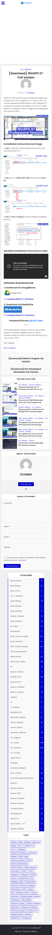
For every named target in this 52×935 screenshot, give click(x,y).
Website (7, 547)
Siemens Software (35, 385)
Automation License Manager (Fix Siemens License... (31, 444)
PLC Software (26, 69)
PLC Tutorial (32, 892)
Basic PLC (30, 846)
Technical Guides (19, 911)
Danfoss (33, 853)
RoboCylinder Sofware (31, 896)
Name (7, 526)
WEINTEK (16, 918)
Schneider (27, 900)
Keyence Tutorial (29, 874)
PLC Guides (28, 889)
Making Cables (18, 882)
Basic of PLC (17, 846)
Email (6, 537)
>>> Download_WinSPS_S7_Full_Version (19, 315)
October (31, 92)
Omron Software (28, 885)
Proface (15, 896)
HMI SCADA (17, 867)
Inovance (15, 871)
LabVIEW (23, 878)
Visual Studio (17, 914)
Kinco (14, 878)
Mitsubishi (31, 882)
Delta (14, 856)
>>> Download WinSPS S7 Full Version (18, 299)
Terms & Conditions (30, 931)
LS (32, 878)
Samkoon (16, 900)
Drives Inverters (18, 860)
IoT (32, 871)
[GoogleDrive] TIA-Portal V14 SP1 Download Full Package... (31, 423)
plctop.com (37, 928)
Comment (8, 503)
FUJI (30, 860)
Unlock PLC (33, 911)
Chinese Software (19, 853)
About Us (18, 931)
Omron (15, 885)
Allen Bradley (25, 842)
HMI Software (30, 867)
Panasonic (16, 889)
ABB (14, 842)
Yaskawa (27, 918)
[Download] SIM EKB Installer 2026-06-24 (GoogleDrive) (31, 401)
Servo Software (34, 903)
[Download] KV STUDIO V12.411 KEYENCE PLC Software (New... (31, 410)
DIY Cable (24, 856)
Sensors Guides (18, 903)
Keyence (15, 874)
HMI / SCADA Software (26, 396)
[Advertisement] (26, 37)
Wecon (28, 914)
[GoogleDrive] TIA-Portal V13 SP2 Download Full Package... (31, 435)
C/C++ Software (18, 849)
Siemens (28, 420)
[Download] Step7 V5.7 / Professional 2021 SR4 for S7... (31, 388)
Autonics (36, 842)
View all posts (26, 484)
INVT (25, 871)
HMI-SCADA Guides (20, 864)
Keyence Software (25, 407)
